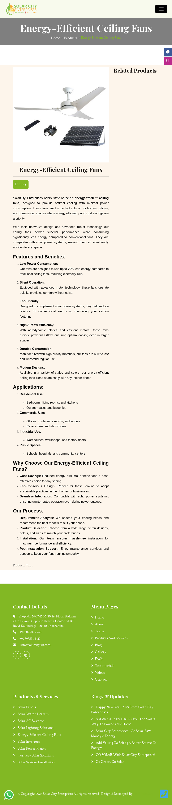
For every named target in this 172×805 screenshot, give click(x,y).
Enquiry (21, 184)
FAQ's (99, 659)
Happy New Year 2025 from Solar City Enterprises (122, 710)
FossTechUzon (144, 794)
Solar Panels (26, 707)
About (99, 624)
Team (99, 631)
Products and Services (111, 638)
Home (55, 38)
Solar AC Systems (30, 721)
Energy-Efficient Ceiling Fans (39, 735)
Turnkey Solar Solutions (35, 755)
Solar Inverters (28, 742)
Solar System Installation (36, 762)
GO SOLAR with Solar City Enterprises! (125, 755)
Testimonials (104, 666)
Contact (101, 679)
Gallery (100, 652)
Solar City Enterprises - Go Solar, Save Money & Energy (121, 734)
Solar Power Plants (31, 748)
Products (70, 38)
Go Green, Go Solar (109, 762)
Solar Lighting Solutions (35, 728)
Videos (100, 673)
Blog (98, 645)
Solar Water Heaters (32, 714)
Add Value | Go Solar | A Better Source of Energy (123, 745)
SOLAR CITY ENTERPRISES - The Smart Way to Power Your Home (123, 722)
